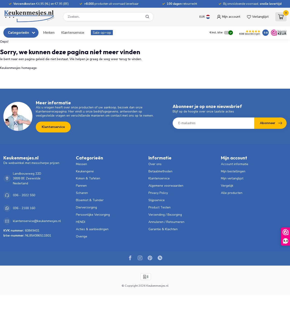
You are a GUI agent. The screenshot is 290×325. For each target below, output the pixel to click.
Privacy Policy (158, 193)
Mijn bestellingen (233, 171)
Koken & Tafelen (88, 178)
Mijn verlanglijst (232, 178)
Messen (81, 164)
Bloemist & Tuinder (90, 200)
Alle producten (231, 193)
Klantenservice (72, 32)
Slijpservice (156, 200)
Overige (81, 236)
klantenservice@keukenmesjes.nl (37, 221)
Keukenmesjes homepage (18, 68)
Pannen (81, 185)
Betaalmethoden (160, 171)
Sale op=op (102, 32)
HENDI (80, 222)
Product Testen (159, 207)
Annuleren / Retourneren (166, 222)
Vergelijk (227, 185)
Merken (49, 32)
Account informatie (234, 164)
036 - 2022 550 (24, 195)
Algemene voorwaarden (165, 185)
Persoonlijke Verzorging (93, 215)
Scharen (82, 193)
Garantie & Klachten (163, 229)
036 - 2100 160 (24, 208)
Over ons (155, 164)
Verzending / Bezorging (165, 215)
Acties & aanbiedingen (92, 229)
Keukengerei (85, 171)
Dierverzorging (86, 207)
